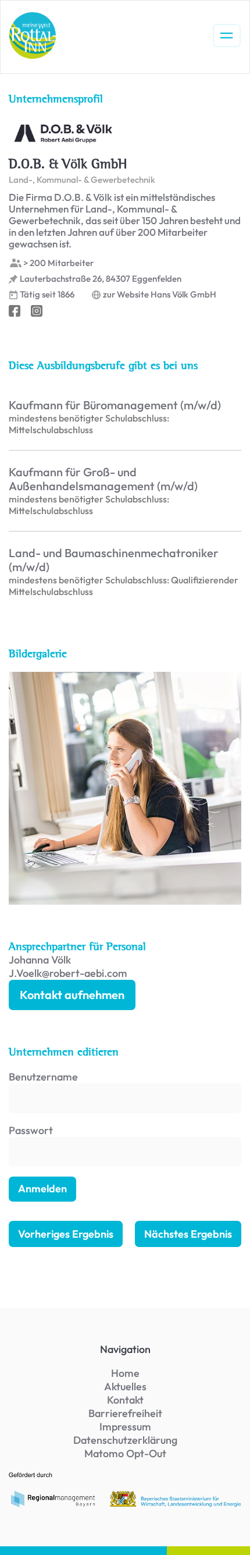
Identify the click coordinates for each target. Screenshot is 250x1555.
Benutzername (43, 1076)
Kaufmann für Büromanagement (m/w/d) (115, 405)
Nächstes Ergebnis (188, 1234)
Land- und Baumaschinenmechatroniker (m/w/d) (114, 560)
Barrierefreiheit (125, 1413)
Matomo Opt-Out (125, 1453)
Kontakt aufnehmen (72, 994)
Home (125, 1373)
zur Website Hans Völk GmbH (159, 295)
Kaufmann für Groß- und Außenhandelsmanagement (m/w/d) (103, 479)
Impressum (125, 1426)
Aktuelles (125, 1386)
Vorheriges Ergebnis (65, 1234)
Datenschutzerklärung (125, 1440)
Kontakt (125, 1400)
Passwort (31, 1130)
